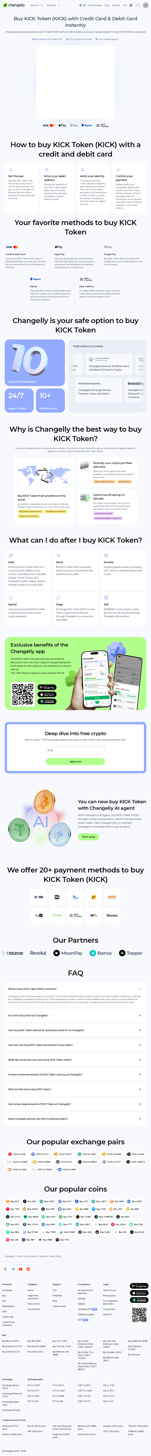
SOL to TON (108, 1385)
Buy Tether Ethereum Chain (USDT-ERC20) (85, 1344)
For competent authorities (110, 1302)
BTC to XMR (33, 1395)
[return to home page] (14, 5)
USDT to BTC (84, 1385)
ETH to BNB (58, 1395)
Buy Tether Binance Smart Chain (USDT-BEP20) (87, 1366)
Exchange (7, 1290)
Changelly (9, 1256)
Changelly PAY (87, 1309)
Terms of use (109, 1290)
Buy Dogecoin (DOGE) (135, 1348)
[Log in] (146, 5)
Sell (4, 1300)
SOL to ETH (108, 1395)
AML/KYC (107, 1314)
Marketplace (8, 1306)
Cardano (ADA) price (113, 1426)
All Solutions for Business (85, 1292)
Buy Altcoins (134, 1354)
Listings (82, 1298)
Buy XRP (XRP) (34, 1341)
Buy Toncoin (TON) (62, 1346)
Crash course (59, 1306)
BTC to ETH (33, 1390)
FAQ (54, 1290)
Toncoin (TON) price (138, 1426)
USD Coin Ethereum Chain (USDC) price (62, 1427)
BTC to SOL (33, 1401)
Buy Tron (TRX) (60, 1341)
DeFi (4, 1311)
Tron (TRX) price (111, 1431)
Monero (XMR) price (12, 1434)
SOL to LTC (108, 1401)
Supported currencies (33, 1297)
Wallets (81, 1303)
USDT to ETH (84, 1401)
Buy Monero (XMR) (37, 1346)
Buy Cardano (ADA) (112, 1352)
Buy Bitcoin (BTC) (10, 1341)
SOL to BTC (108, 1390)
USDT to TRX (84, 1395)
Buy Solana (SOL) (36, 1351)
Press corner (34, 1303)
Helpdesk (57, 1295)
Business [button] (51, 5)
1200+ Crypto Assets (27, 1256)
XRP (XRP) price (35, 1431)
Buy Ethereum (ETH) (12, 1346)
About (31, 1290)
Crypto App (8, 1316)
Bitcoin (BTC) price (37, 1426)
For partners (109, 1309)
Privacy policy (109, 1295)
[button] (90, 5)
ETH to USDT (59, 1390)
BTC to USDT (34, 1385)
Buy (4, 1295)
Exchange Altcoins (11, 1410)
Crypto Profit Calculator (8, 1323)
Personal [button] (34, 5)
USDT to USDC (85, 1390)
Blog (55, 1300)
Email (50, 750)
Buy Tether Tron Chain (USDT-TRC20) (85, 1355)
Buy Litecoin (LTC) (11, 1351)
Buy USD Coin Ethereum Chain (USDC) (111, 1344)
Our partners (34, 1309)
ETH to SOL (58, 1401)
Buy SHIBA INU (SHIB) (138, 1341)
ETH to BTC (58, 1385)
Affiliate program (86, 1314)
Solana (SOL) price (87, 1434)
